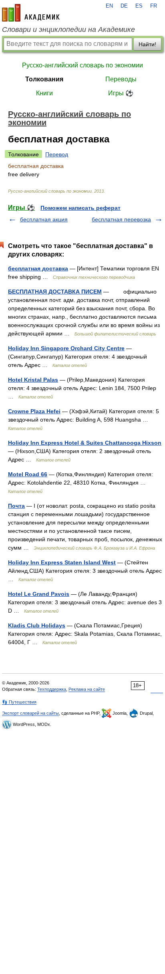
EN (109, 6)
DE (124, 6)
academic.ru (31, 13)
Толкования (44, 79)
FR (153, 6)
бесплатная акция (44, 219)
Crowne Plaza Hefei (34, 411)
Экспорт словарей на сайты (30, 713)
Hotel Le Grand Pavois (38, 594)
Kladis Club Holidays (36, 625)
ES (139, 6)
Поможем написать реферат (80, 208)
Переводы (121, 79)
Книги (44, 93)
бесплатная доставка (38, 268)
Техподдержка (51, 689)
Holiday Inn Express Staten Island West (62, 562)
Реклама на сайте (86, 689)
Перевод (56, 154)
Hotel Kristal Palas (33, 380)
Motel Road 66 (27, 474)
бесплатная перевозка (121, 219)
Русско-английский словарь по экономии (82, 65)
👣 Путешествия (19, 702)
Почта (16, 506)
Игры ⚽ (120, 93)
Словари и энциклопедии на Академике (68, 30)
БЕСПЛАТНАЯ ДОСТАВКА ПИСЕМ (55, 291)
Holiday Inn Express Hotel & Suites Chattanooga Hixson (84, 443)
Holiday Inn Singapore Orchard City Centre (66, 348)
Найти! (147, 44)
